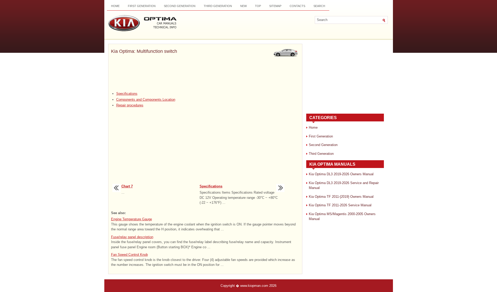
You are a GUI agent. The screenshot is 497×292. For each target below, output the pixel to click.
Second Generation (179, 6)
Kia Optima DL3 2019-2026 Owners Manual (341, 174)
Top (258, 6)
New (243, 6)
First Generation (142, 6)
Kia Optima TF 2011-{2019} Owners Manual (341, 197)
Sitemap (275, 6)
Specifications (126, 94)
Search (319, 6)
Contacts (297, 6)
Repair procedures (129, 105)
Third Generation (218, 6)
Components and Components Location (145, 99)
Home (115, 6)
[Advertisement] (205, 73)
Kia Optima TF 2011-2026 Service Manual (340, 205)
